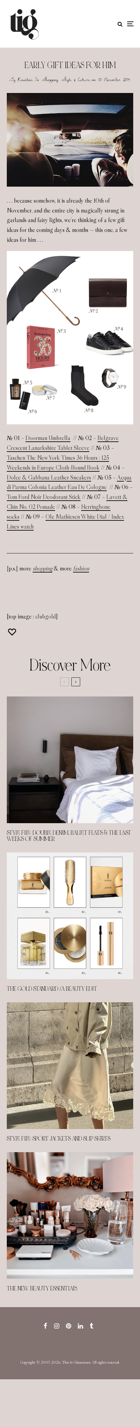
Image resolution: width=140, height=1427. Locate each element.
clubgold (45, 616)
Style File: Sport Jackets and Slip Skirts (58, 1139)
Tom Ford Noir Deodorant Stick (44, 497)
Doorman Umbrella (47, 438)
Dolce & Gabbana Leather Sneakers (49, 477)
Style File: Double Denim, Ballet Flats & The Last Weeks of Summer (69, 836)
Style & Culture (76, 79)
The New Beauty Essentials (42, 1289)
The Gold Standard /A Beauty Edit (52, 989)
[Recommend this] (13, 632)
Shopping (50, 79)
